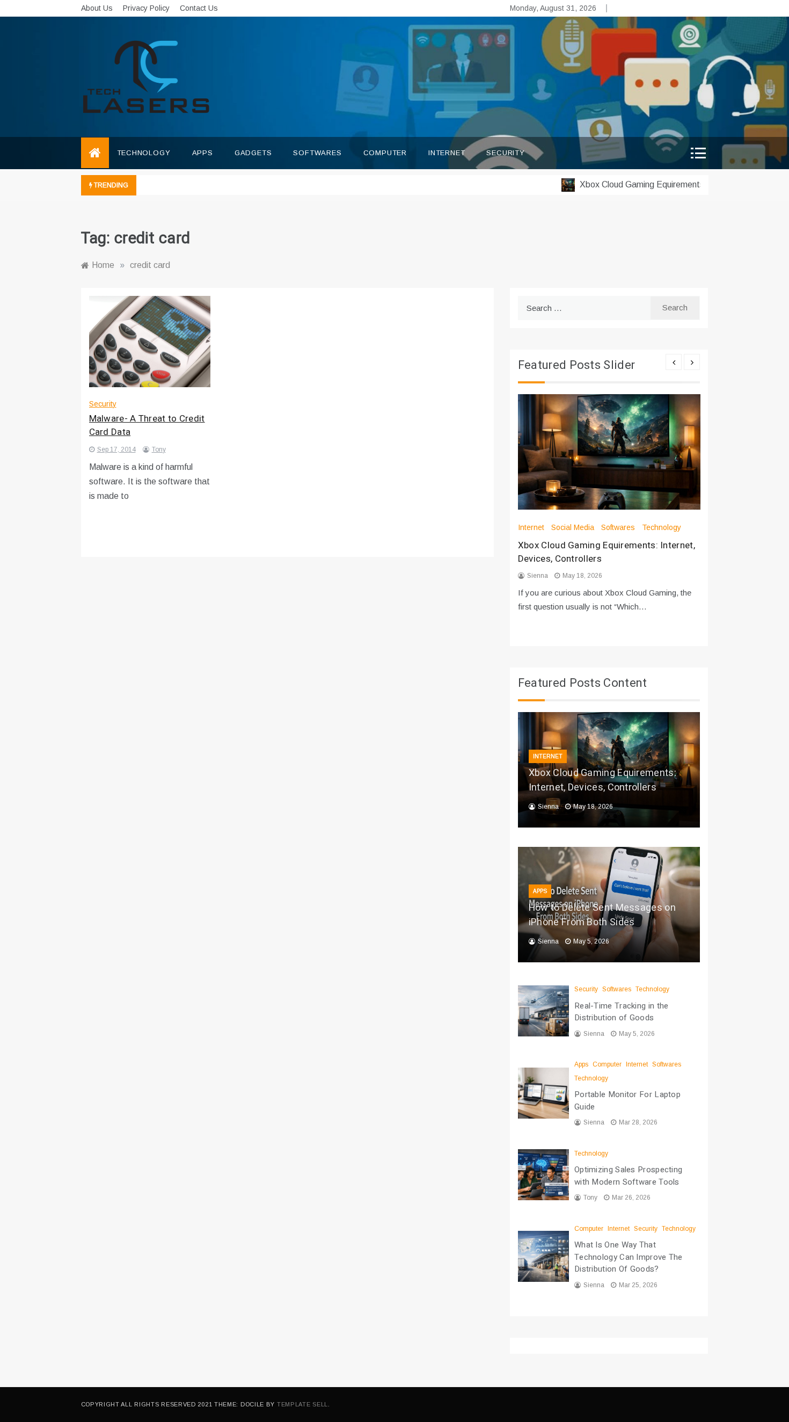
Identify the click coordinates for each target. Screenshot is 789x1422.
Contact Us (199, 8)
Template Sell (302, 1404)
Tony (159, 449)
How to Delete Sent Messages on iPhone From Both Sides (602, 915)
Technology (144, 153)
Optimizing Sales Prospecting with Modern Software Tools (628, 1176)
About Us (97, 8)
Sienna (537, 575)
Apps (202, 153)
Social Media (572, 527)
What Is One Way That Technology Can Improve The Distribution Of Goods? (628, 1257)
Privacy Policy (146, 8)
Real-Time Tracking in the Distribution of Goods (621, 1012)
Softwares (317, 153)
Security (505, 153)
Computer (385, 153)
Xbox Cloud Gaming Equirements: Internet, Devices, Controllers (602, 780)
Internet (446, 153)
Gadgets (253, 153)
